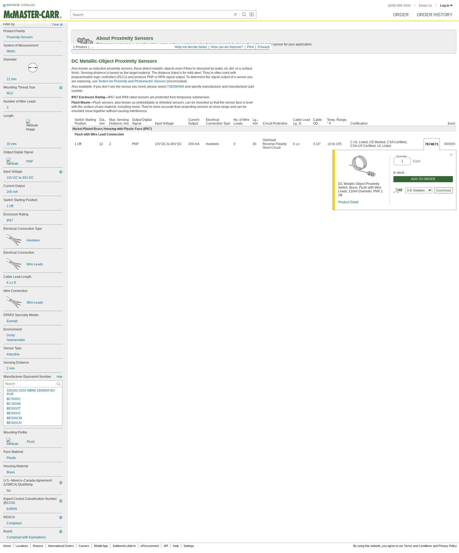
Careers (84, 545)
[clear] (235, 14)
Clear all (57, 24)
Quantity (401, 156)
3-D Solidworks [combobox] (418, 190)
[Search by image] (251, 14)
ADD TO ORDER (423, 179)
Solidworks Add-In (124, 545)
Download (443, 190)
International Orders (61, 545)
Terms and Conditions (418, 545)
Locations (22, 545)
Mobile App (101, 545)
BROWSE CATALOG (21, 5)
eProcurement (150, 545)
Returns (38, 545)
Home (7, 545)
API (166, 545)
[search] (58, 383)
